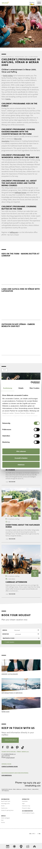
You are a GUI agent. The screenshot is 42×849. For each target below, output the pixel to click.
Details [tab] (21, 388)
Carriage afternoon (16, 582)
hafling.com (14, 232)
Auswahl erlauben (21, 458)
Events (2, 805)
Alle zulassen (21, 451)
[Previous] (4, 27)
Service (3, 816)
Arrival (4, 630)
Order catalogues (5, 818)
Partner (3, 822)
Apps (23, 803)
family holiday (8, 76)
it (33, 833)
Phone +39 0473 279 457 (27, 782)
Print (4, 370)
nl (39, 833)
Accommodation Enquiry (28, 813)
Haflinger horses (20, 193)
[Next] (38, 27)
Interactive (25, 799)
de (30, 833)
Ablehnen (21, 465)
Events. (8, 99)
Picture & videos (26, 808)
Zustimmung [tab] (7, 388)
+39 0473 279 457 (10, 757)
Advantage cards (5, 803)
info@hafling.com (32, 786)
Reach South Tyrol (5, 801)
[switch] (37, 429)
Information (5, 799)
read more (12, 481)
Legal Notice (35, 789)
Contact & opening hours (10, 766)
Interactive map (26, 805)
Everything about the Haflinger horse (23, 526)
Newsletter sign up (11, 740)
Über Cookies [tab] (34, 388)
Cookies (25, 789)
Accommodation (27, 811)
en (36, 833)
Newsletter (25, 801)
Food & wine (4, 808)
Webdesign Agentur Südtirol (4, 834)
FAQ (2, 820)
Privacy (29, 789)
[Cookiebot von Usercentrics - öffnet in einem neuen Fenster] (31, 382)
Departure (5, 634)
